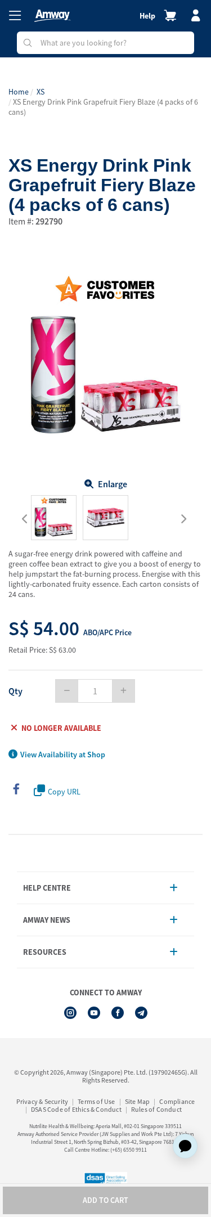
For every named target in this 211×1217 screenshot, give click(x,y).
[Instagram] (70, 1013)
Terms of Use (96, 1101)
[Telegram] (141, 1013)
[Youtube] (94, 1013)
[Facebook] (117, 1013)
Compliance (177, 1101)
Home (18, 92)
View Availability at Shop (62, 754)
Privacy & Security (42, 1101)
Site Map (137, 1101)
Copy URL (64, 792)
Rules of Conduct (156, 1109)
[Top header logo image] (52, 16)
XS (40, 92)
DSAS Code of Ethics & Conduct (76, 1109)
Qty (15, 691)
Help (147, 16)
